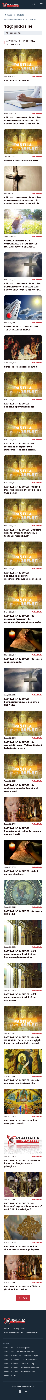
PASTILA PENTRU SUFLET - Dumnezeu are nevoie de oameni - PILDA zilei (22, 701)
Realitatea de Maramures (30, 1368)
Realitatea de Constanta (11, 1360)
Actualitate (37, 77)
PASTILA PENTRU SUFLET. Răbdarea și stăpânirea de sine (22, 1288)
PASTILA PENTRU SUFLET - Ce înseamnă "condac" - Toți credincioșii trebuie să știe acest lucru (21, 620)
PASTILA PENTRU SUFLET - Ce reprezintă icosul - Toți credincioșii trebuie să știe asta (23, 745)
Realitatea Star (8, 1352)
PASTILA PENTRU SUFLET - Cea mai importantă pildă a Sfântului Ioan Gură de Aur (22, 489)
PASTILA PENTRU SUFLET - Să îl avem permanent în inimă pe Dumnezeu (20, 997)
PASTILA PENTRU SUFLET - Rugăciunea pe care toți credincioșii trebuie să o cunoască (22, 575)
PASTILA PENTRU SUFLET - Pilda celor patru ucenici (20, 1122)
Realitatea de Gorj (27, 1364)
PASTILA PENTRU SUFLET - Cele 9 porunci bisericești (21, 873)
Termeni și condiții (18, 1329)
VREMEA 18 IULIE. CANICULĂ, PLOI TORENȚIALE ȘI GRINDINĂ (21, 328)
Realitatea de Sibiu (9, 1376)
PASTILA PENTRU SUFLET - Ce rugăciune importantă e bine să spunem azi (21, 788)
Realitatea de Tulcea (10, 1372)
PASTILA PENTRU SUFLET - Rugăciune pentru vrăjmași (19, 405)
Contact (6, 1329)
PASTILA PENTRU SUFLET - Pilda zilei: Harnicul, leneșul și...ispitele (21, 1248)
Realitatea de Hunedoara (12, 1356)
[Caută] (33, 5)
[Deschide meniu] (41, 5)
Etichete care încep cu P (14, 19)
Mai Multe (23, 1298)
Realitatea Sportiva (23, 1348)
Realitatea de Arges (31, 1356)
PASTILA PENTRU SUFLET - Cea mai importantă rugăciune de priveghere (22, 1163)
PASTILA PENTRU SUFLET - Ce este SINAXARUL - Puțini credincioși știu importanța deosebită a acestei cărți (22, 1042)
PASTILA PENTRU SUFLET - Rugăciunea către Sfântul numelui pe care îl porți (23, 831)
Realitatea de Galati (28, 1372)
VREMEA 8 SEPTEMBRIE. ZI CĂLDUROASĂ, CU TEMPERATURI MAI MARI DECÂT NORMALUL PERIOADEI (21, 245)
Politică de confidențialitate (13, 1333)
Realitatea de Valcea (10, 1364)
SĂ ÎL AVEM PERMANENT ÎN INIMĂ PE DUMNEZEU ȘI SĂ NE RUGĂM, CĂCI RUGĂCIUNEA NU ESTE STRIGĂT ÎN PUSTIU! (22, 122)
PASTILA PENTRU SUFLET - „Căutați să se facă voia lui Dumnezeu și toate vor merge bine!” (22, 532)
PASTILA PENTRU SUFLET (16, 80)
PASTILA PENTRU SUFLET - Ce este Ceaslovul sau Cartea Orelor (21, 1082)
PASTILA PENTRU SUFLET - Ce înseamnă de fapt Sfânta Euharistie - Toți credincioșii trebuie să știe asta (19, 448)
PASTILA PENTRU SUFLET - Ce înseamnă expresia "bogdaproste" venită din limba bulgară (23, 1206)
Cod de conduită (32, 1333)
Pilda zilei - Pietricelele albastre (21, 160)
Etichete (20, 15)
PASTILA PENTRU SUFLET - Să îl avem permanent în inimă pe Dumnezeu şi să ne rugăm (20, 954)
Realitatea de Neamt (10, 1368)
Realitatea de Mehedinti (25, 1352)
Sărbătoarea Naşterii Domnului (21, 366)
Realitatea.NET (8, 1348)
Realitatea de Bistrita (31, 1360)
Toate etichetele (15, 33)
